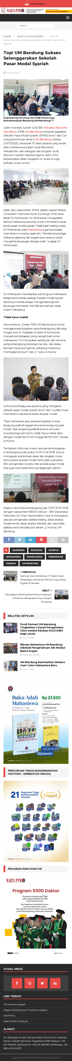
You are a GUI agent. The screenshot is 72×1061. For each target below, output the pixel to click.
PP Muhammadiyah (14, 1004)
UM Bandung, (44, 139)
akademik (18, 550)
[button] (67, 17)
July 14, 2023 (13, 72)
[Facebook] (17, 983)
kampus (54, 550)
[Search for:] (36, 25)
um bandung (30, 563)
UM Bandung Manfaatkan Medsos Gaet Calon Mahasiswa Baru (42, 664)
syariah (11, 563)
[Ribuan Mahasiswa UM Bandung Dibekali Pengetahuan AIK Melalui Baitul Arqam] (10, 648)
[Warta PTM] (36, 11)
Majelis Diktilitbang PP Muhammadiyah (25, 1010)
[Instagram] (29, 983)
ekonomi (36, 550)
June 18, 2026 (28, 638)
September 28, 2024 (32, 655)
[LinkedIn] (55, 983)
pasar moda (34, 556)
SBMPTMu (9, 1015)
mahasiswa (35, 229)
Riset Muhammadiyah (15, 1021)
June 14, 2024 (29, 669)
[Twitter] (42, 983)
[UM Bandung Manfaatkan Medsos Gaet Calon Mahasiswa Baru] (10, 666)
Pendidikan (56, 556)
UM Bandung (33, 131)
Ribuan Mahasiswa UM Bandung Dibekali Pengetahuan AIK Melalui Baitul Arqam (42, 647)
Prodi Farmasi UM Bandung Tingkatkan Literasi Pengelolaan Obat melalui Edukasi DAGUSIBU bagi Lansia (41, 629)
